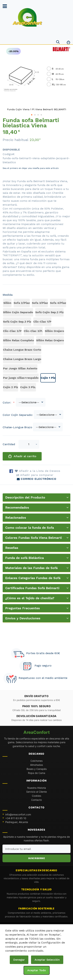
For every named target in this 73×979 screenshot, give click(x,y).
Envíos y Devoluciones (22, 618)
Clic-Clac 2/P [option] (12, 331)
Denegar (19, 959)
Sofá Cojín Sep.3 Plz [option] (17, 321)
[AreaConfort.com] (27, 17)
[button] (36, 444)
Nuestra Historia (36, 787)
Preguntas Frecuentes (22, 608)
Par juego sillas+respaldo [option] (21, 377)
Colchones (36, 760)
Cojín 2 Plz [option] (10, 387)
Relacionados (15, 517)
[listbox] (36, 345)
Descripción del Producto (25, 497)
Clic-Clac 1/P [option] (42, 321)
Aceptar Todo (36, 970)
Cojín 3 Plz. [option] (28, 387)
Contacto (36, 799)
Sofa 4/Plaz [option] (58, 303)
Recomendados (17, 507)
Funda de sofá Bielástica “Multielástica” (24, 559)
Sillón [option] (7, 303)
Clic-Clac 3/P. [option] (33, 331)
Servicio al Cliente (36, 791)
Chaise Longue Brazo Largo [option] (22, 359)
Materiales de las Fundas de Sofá (31, 568)
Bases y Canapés (37, 768)
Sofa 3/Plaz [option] (40, 303)
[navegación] (5, 6)
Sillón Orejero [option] (54, 331)
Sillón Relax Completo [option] (18, 340)
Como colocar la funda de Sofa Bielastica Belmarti (29, 529)
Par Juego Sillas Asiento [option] (20, 368)
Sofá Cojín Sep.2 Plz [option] (49, 312)
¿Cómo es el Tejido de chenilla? (29, 598)
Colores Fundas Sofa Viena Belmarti (33, 537)
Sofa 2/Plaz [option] (22, 303)
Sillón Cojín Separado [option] (18, 312)
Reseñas (11, 548)
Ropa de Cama (36, 772)
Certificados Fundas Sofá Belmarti (32, 588)
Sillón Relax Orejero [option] (50, 340)
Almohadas (36, 764)
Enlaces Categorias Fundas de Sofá (32, 578)
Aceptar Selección (47, 959)
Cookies (36, 795)
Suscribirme (36, 858)
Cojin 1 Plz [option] (48, 377)
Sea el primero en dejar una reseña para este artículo (31, 168)
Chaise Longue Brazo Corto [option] (22, 349)
